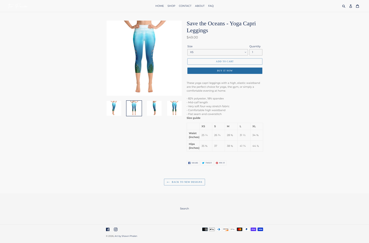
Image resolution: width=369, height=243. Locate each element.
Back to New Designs (186, 182)
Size (190, 46)
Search (184, 208)
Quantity (255, 46)
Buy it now (225, 70)
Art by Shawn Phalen (126, 236)
